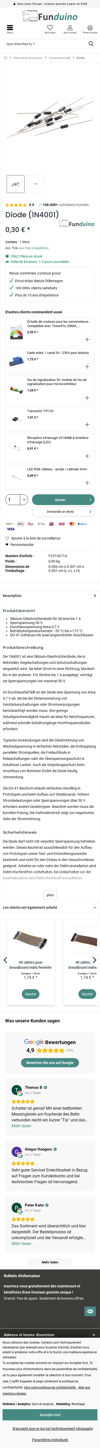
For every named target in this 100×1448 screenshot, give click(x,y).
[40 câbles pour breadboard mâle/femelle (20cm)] (30, 940)
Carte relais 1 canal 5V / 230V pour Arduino (58, 353)
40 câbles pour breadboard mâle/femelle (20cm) (30, 965)
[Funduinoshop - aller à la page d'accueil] (50, 15)
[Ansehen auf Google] (17, 1090)
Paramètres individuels (50, 1440)
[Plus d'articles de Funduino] (77, 224)
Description (12, 596)
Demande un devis (60, 511)
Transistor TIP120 (40, 411)
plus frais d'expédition (33, 248)
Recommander (22, 545)
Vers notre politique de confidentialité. (50, 1387)
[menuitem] (90, 29)
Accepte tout (50, 1415)
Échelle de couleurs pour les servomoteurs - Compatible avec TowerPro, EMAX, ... (58, 324)
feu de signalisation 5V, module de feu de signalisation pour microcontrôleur (57, 382)
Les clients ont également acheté (30, 907)
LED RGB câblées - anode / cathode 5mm (57, 469)
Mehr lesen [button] (21, 1125)
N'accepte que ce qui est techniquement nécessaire (53, 1429)
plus (50, 895)
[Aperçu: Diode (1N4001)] (16, 184)
